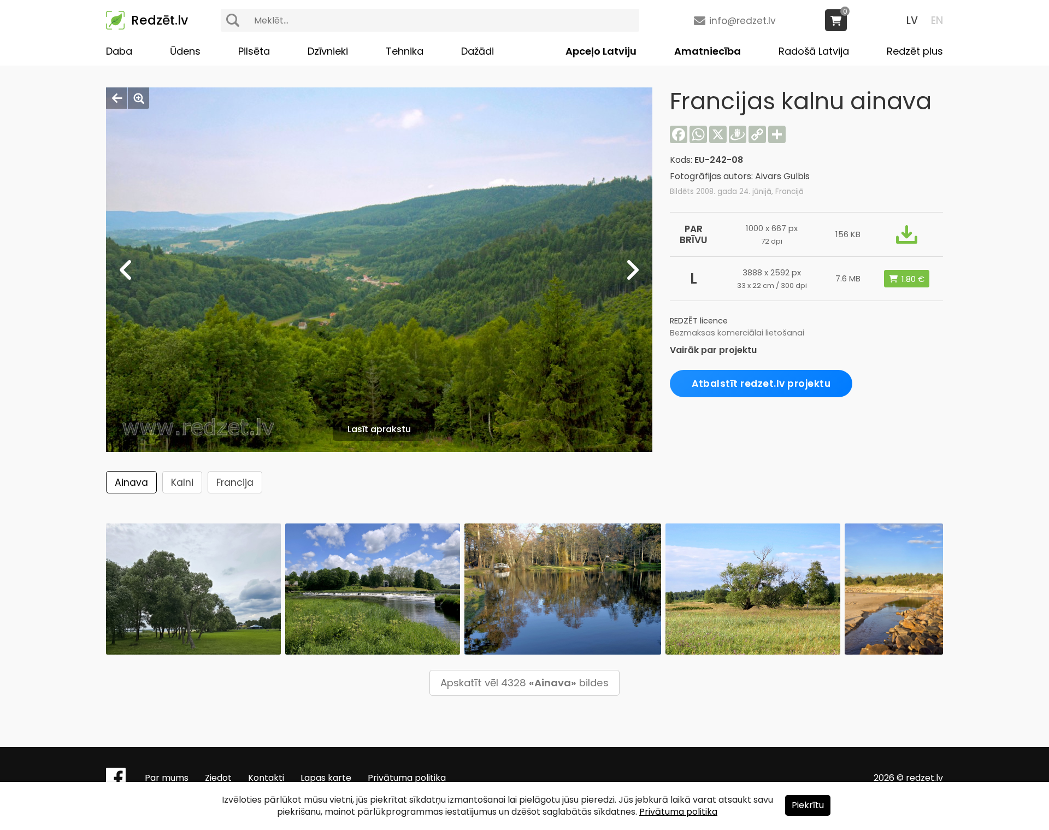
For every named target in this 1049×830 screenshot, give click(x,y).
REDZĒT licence (699, 320)
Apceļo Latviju (601, 51)
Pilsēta (254, 51)
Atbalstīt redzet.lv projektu (761, 383)
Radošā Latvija (814, 51)
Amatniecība (707, 51)
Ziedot (218, 778)
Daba (119, 51)
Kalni (182, 482)
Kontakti (266, 778)
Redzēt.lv (159, 20)
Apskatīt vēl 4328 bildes (524, 683)
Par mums (166, 778)
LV (912, 20)
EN (937, 20)
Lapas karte (325, 778)
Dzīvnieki (328, 51)
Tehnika (404, 51)
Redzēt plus (915, 51)
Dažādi (477, 51)
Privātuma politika (407, 778)
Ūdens (185, 51)
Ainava (131, 482)
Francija (235, 482)
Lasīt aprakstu (379, 429)
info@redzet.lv (742, 20)
